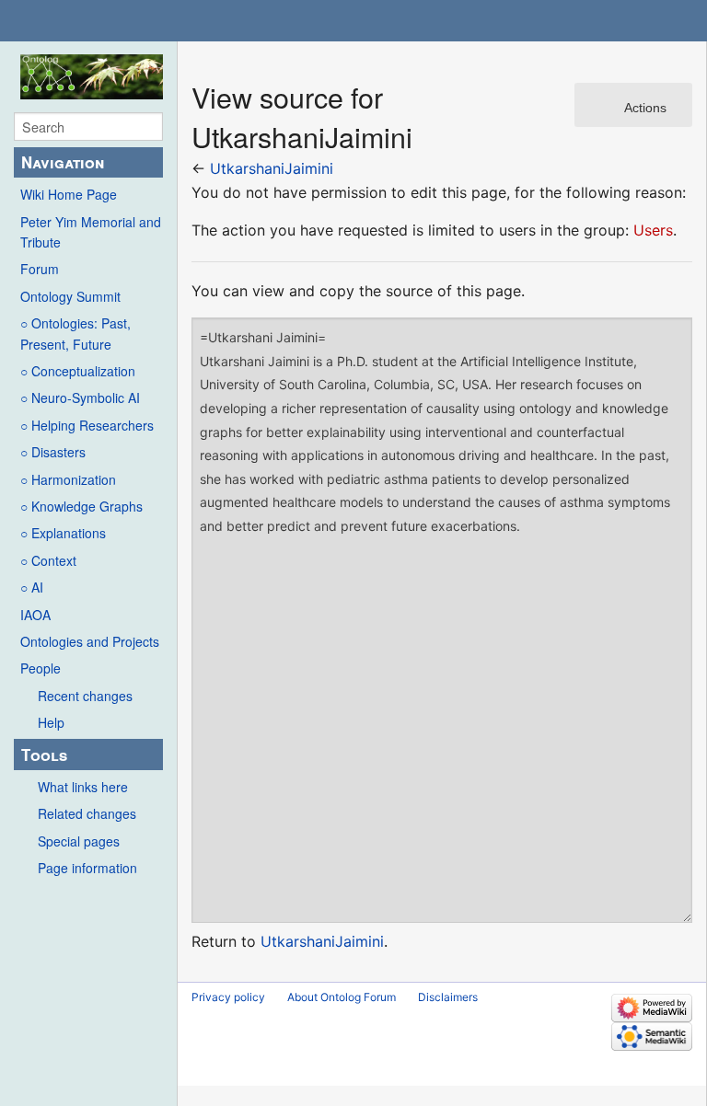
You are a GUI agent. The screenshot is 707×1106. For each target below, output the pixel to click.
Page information (87, 867)
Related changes (87, 813)
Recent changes (85, 695)
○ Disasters (53, 452)
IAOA (35, 614)
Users (653, 230)
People (40, 668)
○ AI (31, 587)
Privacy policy (228, 997)
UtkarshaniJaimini (271, 168)
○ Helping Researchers (87, 425)
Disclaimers (448, 997)
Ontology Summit (70, 296)
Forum (39, 268)
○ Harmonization (68, 479)
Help (51, 722)
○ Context (48, 560)
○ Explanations (63, 533)
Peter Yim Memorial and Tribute (90, 232)
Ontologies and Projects (89, 641)
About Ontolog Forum (341, 997)
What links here (83, 787)
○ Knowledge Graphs (81, 506)
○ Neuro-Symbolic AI (80, 397)
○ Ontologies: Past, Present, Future (75, 333)
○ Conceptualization (77, 371)
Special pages (79, 841)
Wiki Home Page (68, 194)
